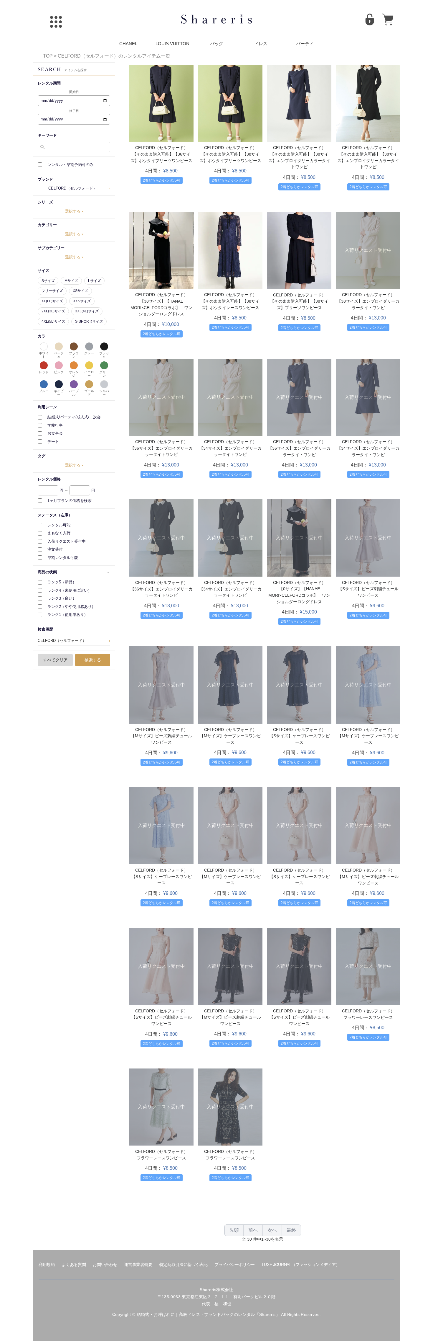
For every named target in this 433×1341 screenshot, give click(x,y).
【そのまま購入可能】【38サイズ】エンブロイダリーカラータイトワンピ (299, 160)
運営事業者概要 (138, 1264)
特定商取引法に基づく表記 (183, 1264)
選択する (74, 211)
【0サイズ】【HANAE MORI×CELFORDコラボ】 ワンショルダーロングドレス (299, 595)
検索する (93, 660)
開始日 (74, 92)
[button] (74, 188)
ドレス (260, 43)
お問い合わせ (105, 1264)
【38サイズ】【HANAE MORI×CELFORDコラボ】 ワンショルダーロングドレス (161, 307)
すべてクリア (55, 660)
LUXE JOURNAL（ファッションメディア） (301, 1264)
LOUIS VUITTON (172, 43)
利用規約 (47, 1264)
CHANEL (128, 43)
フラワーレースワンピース (368, 1017)
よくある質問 (74, 1264)
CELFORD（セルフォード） (161, 147)
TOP (48, 55)
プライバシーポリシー (234, 1264)
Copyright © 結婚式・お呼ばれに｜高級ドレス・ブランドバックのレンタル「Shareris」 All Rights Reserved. (216, 1314)
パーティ (305, 43)
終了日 (74, 110)
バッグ (216, 43)
